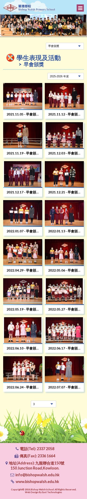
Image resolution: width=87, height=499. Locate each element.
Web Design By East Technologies (43, 492)
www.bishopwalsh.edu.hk (37, 481)
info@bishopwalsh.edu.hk (37, 474)
